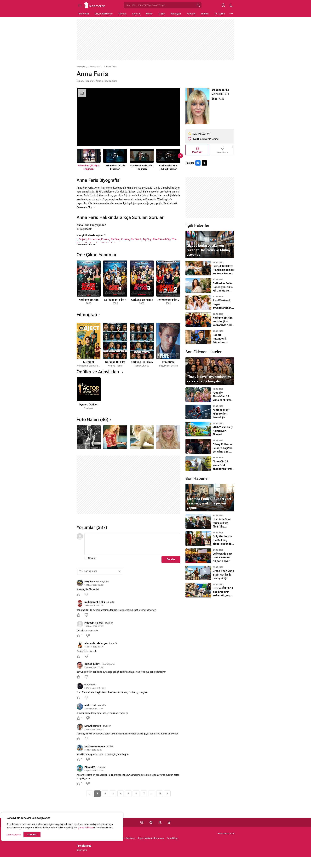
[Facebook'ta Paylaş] (198, 163)
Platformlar (83, 13)
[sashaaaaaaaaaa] (80, 748)
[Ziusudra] (80, 768)
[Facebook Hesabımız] (151, 822)
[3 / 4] (142, 437)
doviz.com (82, 850)
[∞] (80, 686)
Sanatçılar (176, 13)
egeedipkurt (92, 663)
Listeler (205, 13)
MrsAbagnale (92, 725)
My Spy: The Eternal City (157, 239)
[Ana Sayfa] (94, 5)
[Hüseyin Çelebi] (80, 624)
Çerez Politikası (86, 827)
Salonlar (136, 13)
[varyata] (80, 583)
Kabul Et (32, 834)
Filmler (149, 13)
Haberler (191, 13)
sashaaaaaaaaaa (94, 746)
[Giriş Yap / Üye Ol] (223, 5)
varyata (88, 581)
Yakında (122, 13)
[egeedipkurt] (80, 665)
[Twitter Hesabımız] (160, 822)
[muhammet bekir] (80, 603)
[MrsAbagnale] (80, 727)
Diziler (162, 13)
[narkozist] (80, 706)
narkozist (90, 705)
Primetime (94, 239)
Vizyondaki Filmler (104, 13)
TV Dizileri (219, 13)
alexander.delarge (95, 643)
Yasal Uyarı (172, 838)
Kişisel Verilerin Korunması (151, 838)
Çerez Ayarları (13, 834)
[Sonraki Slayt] (180, 155)
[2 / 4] (115, 437)
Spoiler (92, 558)
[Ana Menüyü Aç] (80, 5)
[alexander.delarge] (80, 644)
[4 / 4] (168, 437)
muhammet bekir (94, 602)
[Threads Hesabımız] (169, 822)
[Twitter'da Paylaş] (204, 163)
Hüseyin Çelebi (93, 622)
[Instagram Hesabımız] (142, 822)
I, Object (81, 239)
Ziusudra (89, 767)
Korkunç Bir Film (110, 239)
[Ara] (198, 5)
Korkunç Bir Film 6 (131, 239)
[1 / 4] (89, 437)
